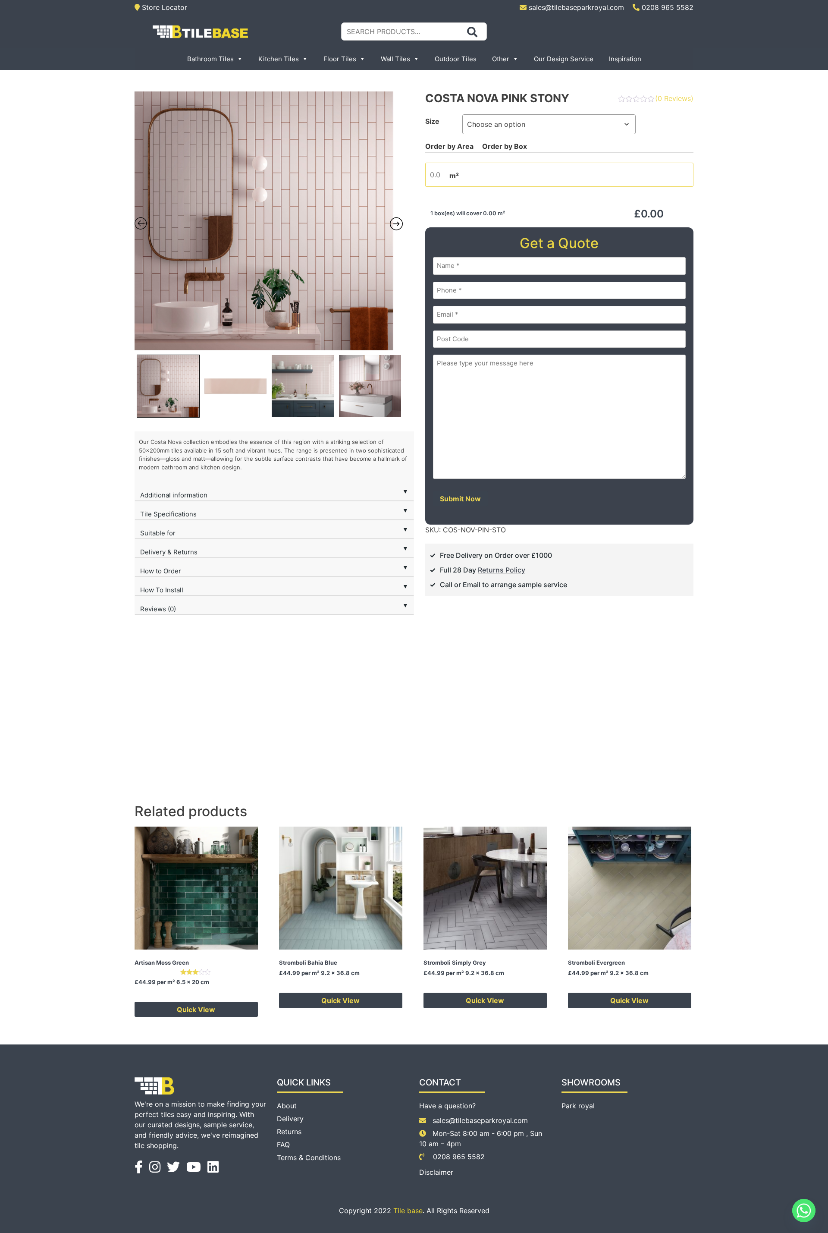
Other (500, 59)
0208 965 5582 (666, 7)
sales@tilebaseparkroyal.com (576, 7)
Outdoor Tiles (456, 59)
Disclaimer (436, 1172)
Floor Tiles (339, 59)
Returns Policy (501, 570)
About (287, 1105)
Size (432, 121)
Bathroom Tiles (210, 59)
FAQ (283, 1144)
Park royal (578, 1105)
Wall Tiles (395, 59)
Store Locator (163, 7)
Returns (289, 1131)
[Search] (472, 32)
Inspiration (625, 59)
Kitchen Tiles (278, 59)
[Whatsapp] (803, 1210)
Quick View (196, 1009)
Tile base (408, 1210)
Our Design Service (563, 59)
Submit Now (460, 498)
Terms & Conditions (309, 1157)
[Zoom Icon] (269, 220)
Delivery (290, 1118)
